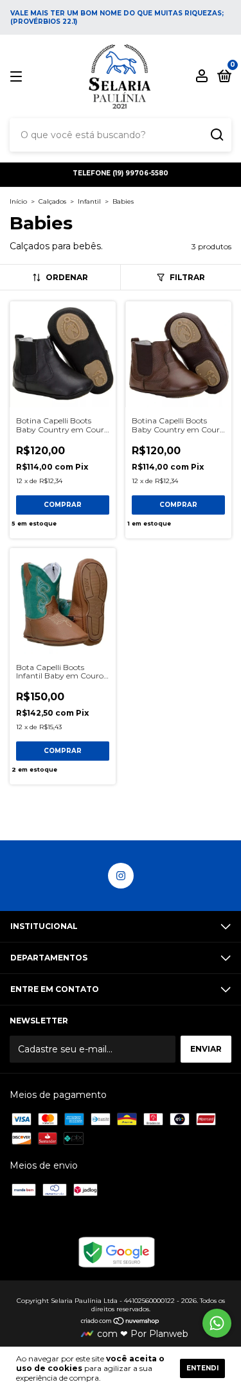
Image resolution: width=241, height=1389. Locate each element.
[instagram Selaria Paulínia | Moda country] (121, 876)
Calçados (52, 201)
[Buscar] (216, 134)
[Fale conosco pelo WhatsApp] (216, 1323)
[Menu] (18, 77)
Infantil (89, 201)
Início (18, 201)
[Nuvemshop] (120, 1322)
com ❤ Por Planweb (142, 1334)
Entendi (202, 1368)
